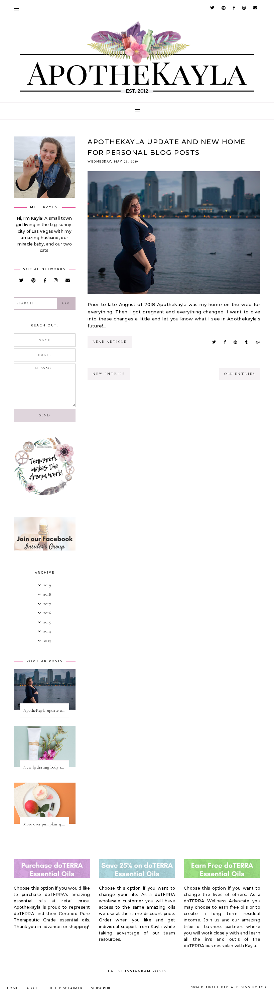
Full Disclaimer (65, 988)
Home (13, 988)
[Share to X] (214, 342)
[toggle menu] (16, 8)
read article (110, 342)
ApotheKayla (220, 987)
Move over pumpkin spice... (46, 824)
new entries (109, 374)
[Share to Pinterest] (235, 342)
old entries (239, 374)
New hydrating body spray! (46, 767)
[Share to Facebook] (225, 342)
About (33, 988)
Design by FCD (251, 987)
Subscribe (101, 988)
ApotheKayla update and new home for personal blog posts (46, 710)
